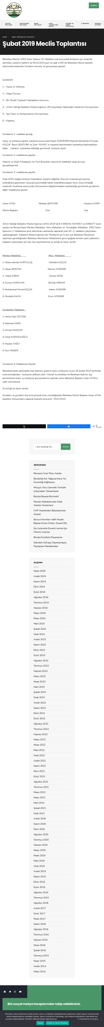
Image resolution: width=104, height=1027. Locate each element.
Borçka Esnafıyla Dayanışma (48, 537)
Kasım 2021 (40, 765)
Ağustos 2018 (41, 902)
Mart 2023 (39, 686)
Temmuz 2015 (41, 955)
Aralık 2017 (40, 908)
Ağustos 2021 (41, 781)
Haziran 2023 (41, 671)
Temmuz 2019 (41, 897)
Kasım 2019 (40, 876)
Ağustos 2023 (41, 660)
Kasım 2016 (40, 923)
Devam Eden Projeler (24, 24)
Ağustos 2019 (41, 892)
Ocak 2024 (39, 634)
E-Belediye (85, 23)
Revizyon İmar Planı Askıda (47, 473)
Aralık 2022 (40, 702)
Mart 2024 (39, 623)
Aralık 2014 (40, 966)
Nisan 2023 (40, 681)
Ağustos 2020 (41, 834)
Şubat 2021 (40, 808)
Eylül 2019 (39, 887)
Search (66, 446)
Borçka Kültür (98, 24)
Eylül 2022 (39, 718)
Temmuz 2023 (41, 665)
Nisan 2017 (40, 918)
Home (5, 37)
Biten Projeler (37, 24)
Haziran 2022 (41, 734)
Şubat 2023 (40, 692)
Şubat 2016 (40, 950)
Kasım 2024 (40, 581)
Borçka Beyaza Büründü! (46, 496)
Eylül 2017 (39, 913)
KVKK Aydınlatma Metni (53, 24)
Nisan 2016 (40, 945)
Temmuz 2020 (41, 839)
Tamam (40, 1023)
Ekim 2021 (39, 771)
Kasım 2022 (40, 708)
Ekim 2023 (39, 650)
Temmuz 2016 (41, 934)
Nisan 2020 (40, 855)
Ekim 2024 (39, 586)
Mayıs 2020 (40, 850)
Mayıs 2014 (40, 971)
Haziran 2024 (41, 607)
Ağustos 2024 (41, 597)
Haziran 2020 (41, 844)
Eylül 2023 (39, 655)
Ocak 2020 (39, 866)
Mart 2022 (39, 750)
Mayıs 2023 (40, 676)
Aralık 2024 (40, 576)
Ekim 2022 (39, 713)
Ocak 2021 (39, 813)
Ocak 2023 (39, 697)
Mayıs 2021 (40, 792)
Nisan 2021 (40, 797)
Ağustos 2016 (41, 929)
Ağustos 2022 (41, 723)
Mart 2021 (39, 802)
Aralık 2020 (40, 818)
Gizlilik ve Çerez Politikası (70, 24)
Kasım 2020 (40, 823)
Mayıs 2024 (40, 613)
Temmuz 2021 (41, 787)
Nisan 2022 (40, 744)
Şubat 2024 (40, 628)
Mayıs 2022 (40, 739)
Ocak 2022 (39, 755)
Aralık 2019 (40, 871)
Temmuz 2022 (41, 729)
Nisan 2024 (40, 618)
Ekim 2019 (39, 881)
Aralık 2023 (40, 639)
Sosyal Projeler (8, 24)
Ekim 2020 (39, 829)
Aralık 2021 (40, 760)
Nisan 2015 (40, 960)
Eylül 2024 (39, 592)
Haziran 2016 (41, 939)
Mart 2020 (39, 860)
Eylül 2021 (39, 776)
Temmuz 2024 (41, 602)
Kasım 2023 (40, 644)
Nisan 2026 (40, 570)
